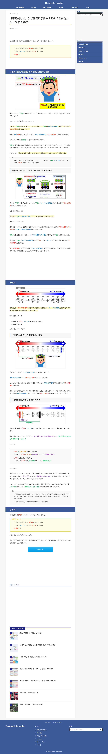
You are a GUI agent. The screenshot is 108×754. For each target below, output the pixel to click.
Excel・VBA (74, 7)
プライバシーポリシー (58, 722)
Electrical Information (54, 3)
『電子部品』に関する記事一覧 (28, 693)
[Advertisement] (40, 33)
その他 (88, 7)
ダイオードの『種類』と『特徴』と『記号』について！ (36, 669)
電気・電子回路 (47, 7)
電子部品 (33, 7)
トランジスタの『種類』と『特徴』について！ (33, 657)
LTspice (61, 7)
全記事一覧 (39, 549)
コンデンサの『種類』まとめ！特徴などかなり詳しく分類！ (37, 645)
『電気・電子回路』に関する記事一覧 (30, 704)
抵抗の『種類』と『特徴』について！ (30, 633)
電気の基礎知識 (20, 7)
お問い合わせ (48, 722)
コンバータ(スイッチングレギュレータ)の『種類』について (37, 681)
